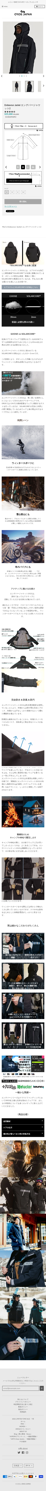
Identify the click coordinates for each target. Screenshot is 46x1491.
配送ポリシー (23, 1407)
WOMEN (22, 1426)
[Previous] (4, 1250)
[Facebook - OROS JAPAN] (23, 1452)
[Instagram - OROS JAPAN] (27, 1452)
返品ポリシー (23, 1409)
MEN (22, 1424)
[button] (10, 112)
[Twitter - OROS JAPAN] (19, 1452)
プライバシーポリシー (23, 1402)
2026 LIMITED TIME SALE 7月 (23, 1419)
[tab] (23, 1358)
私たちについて (23, 1399)
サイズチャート (10, 206)
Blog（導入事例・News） (23, 1434)
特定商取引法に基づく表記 (23, 1404)
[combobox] (23, 167)
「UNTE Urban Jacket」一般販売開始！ (23, 1439)
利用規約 (23, 1412)
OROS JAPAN (26, 1484)
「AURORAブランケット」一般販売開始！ (23, 1436)
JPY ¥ (27, 1465)
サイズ (6, 188)
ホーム (23, 1421)
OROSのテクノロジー (23, 1429)
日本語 (16, 1465)
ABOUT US (23, 1431)
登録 (42, 1389)
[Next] (43, 76)
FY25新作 (23, 1442)
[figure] (6, 167)
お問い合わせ (23, 1448)
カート (40, 6)
